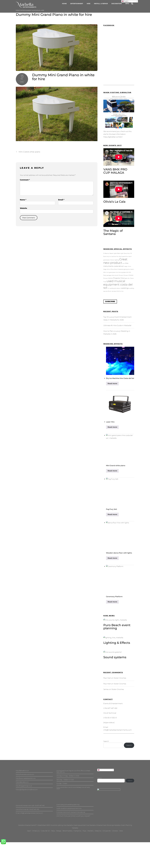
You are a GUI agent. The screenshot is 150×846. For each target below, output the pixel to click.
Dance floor (127, 253)
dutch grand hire (123, 256)
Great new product (115, 260)
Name (23, 200)
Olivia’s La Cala (114, 201)
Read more (112, 383)
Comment (25, 180)
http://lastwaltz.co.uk (22, 770)
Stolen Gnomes (120, 678)
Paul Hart (107, 678)
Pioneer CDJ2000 (128, 275)
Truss (104, 281)
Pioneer (121, 275)
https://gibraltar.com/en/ (112, 137)
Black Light (120, 253)
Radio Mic (127, 278)
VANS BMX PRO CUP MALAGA (115, 171)
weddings (125, 288)
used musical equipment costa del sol (118, 284)
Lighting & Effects (116, 642)
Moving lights (122, 272)
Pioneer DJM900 (108, 278)
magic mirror (127, 266)
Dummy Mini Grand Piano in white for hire (54, 14)
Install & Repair (101, 3)
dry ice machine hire (112, 256)
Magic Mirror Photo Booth (110, 269)
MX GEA (128, 272)
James (106, 689)
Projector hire (118, 278)
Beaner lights (113, 253)
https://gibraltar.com (22, 782)
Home (64, 3)
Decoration (116, 3)
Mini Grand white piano (29, 152)
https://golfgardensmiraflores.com (27, 789)
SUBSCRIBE (110, 301)
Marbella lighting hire (124, 269)
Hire (88, 3)
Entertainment (76, 3)
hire (123, 263)
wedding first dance (115, 288)
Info (127, 3)
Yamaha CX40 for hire (117, 291)
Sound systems (114, 657)
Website (23, 208)
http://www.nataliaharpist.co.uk (26, 778)
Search (106, 741)
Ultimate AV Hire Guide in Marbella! (117, 325)
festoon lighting (114, 260)
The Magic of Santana (113, 232)
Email (61, 200)
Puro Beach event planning (116, 626)
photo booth (115, 275)
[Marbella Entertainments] (26, 7)
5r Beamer (106, 253)
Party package (107, 275)
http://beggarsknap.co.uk (24, 786)
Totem (132, 278)
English (101, 770)
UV (108, 288)
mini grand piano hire (112, 272)
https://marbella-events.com (25, 774)
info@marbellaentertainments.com (117, 730)
